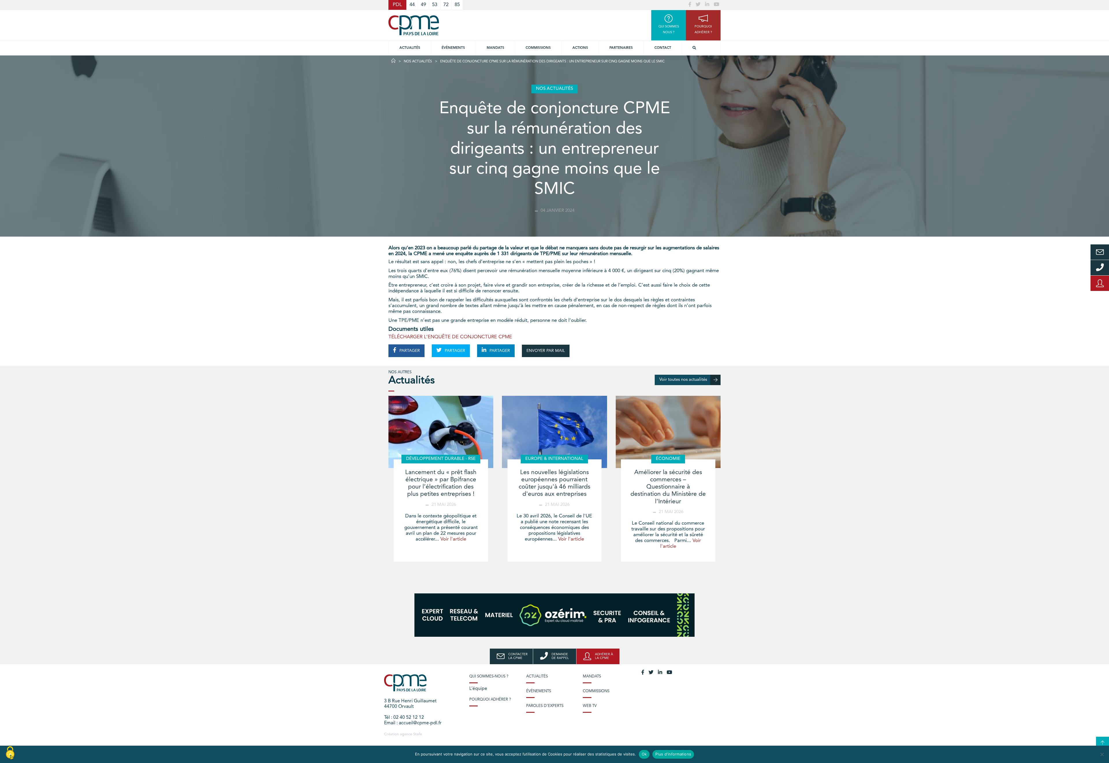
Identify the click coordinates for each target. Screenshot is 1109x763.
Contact (662, 48)
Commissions (596, 691)
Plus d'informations (673, 754)
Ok (644, 754)
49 (423, 4)
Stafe (417, 734)
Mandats (495, 48)
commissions (538, 48)
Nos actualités (418, 61)
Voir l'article (453, 539)
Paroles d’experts (544, 706)
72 (446, 4)
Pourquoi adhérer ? (490, 699)
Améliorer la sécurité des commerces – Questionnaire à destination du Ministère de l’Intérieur (668, 487)
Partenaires (621, 48)
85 (457, 4)
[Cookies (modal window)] (10, 753)
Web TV (590, 706)
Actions (580, 48)
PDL (397, 4)
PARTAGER (409, 351)
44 (412, 4)
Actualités (409, 48)
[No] (1102, 754)
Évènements (453, 48)
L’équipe (478, 688)
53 (434, 4)
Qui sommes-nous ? (488, 676)
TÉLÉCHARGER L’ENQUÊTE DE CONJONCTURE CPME (450, 337)
